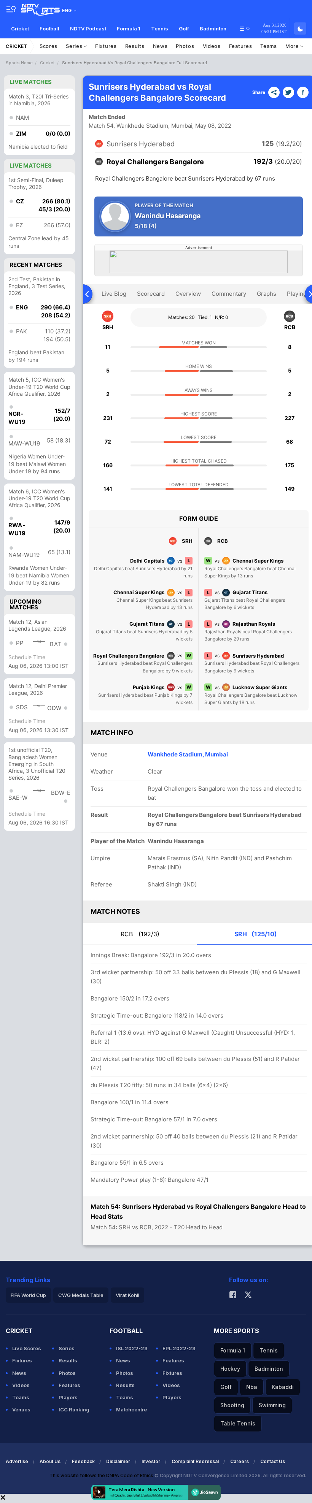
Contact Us (272, 1461)
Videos (212, 46)
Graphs (266, 293)
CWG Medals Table (80, 1295)
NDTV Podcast (88, 28)
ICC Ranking (74, 1409)
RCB (140, 934)
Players (68, 1397)
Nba (251, 1387)
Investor (151, 1461)
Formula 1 (128, 28)
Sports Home (19, 62)
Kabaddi (283, 1387)
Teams (268, 46)
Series (75, 46)
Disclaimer (118, 1461)
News (160, 46)
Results (135, 46)
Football (49, 28)
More (293, 46)
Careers (239, 1461)
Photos (185, 46)
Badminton (213, 28)
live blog (114, 293)
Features (240, 46)
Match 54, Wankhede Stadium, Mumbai (141, 125)
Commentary (229, 293)
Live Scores (26, 1348)
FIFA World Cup (28, 1295)
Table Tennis (237, 1423)
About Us (50, 1461)
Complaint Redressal (195, 1461)
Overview (188, 293)
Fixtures (106, 46)
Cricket (20, 28)
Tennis (159, 28)
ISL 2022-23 (132, 1348)
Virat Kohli (127, 1295)
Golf (184, 28)
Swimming (272, 1405)
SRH (255, 934)
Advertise (17, 1461)
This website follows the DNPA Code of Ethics (101, 1475)
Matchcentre (131, 1409)
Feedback (83, 1461)
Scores (48, 46)
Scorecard (151, 293)
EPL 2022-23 (179, 1348)
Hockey (230, 1368)
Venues (21, 1409)
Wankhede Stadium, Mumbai (188, 754)
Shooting (232, 1405)
